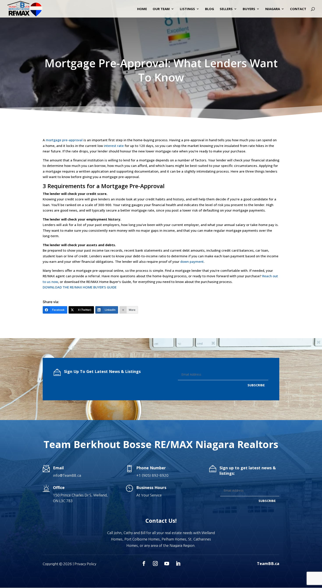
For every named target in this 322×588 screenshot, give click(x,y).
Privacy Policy (85, 564)
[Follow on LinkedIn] (178, 563)
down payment (192, 261)
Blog (209, 9)
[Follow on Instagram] (155, 563)
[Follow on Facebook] (144, 563)
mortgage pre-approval (64, 140)
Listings (187, 9)
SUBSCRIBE (256, 385)
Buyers (249, 9)
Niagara (272, 9)
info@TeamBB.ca (67, 475)
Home (142, 9)
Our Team (161, 9)
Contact (298, 9)
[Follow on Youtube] (167, 563)
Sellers (226, 9)
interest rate (114, 145)
